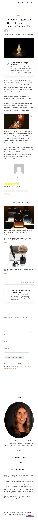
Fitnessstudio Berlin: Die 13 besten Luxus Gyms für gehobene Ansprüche (18, 476)
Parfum (7, 193)
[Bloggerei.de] (30, 516)
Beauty (19, 15)
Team (13, 512)
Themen (24, 514)
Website (6, 348)
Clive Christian (27, 82)
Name (6, 335)
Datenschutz (28, 512)
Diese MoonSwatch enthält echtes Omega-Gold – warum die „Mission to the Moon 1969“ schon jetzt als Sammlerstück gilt (18, 491)
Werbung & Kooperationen (12, 514)
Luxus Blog (28, 448)
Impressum (20, 512)
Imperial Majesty (22, 190)
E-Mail (6, 341)
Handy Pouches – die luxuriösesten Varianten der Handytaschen (17, 497)
